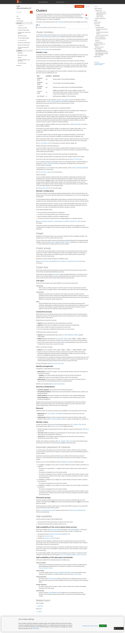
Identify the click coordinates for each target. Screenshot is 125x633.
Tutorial (18, 18)
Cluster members (98, 8)
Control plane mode (100, 12)
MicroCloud (63, 27)
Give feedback (79, 6)
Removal (97, 40)
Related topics (97, 56)
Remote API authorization (24, 45)
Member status (98, 42)
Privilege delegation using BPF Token (24, 60)
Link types (97, 25)
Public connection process (102, 35)
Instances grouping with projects (23, 48)
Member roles (98, 10)
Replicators (20, 53)
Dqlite (58, 36)
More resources (60, 2)
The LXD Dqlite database (23, 38)
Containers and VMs (22, 27)
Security (19, 57)
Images (95, 20)
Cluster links (97, 23)
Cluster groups (97, 22)
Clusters (20, 50)
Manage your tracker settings (90, 625)
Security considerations (100, 38)
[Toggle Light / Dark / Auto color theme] (88, 6)
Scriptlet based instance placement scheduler (99, 64)
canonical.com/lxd (42, 2)
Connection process (99, 27)
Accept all (102, 625)
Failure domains (100, 16)
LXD (17, 16)
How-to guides (20, 20)
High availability (97, 48)
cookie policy (35, 628)
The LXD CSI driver (22, 63)
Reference (19, 65)
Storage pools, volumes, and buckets (24, 33)
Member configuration (100, 18)
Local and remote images (23, 30)
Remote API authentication (24, 42)
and (20, 25)
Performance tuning (22, 55)
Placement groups (99, 47)
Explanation (19, 23)
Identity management (100, 36)
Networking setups (22, 35)
